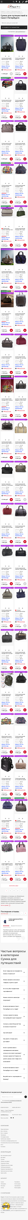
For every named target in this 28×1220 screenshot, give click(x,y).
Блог (2, 1144)
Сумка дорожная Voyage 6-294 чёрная (20, 695)
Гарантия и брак (5, 1163)
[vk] (11, 1118)
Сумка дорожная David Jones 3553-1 (7, 442)
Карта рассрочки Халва (6, 1171)
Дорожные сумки (16, 11)
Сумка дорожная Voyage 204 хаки (20, 229)
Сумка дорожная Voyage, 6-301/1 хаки (20, 315)
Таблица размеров (5, 1167)
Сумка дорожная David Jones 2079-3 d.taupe (7, 273)
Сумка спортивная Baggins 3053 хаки (20, 399)
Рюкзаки (3, 1185)
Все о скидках (4, 1133)
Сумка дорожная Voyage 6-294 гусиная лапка (6, 611)
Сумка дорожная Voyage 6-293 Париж (20, 738)
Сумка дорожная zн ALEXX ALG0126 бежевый (20, 780)
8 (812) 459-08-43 (16, 1107)
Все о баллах (4, 1131)
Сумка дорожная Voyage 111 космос (20, 272)
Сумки (8, 11)
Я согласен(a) (11, 1101)
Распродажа (17, 1187)
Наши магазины (4, 1129)
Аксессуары (17, 1183)
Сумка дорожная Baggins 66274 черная (20, 101)
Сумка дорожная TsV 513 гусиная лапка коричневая (7, 145)
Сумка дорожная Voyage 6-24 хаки (20, 653)
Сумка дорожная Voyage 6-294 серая (6, 822)
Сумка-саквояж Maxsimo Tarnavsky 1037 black (7, 485)
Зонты (2, 1187)
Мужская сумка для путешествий (10, 22)
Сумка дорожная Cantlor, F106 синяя (20, 568)
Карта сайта (3, 1173)
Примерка (3, 1135)
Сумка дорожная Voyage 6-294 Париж (20, 187)
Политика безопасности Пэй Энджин (10, 1142)
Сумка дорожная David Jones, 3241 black (20, 145)
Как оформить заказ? (6, 1155)
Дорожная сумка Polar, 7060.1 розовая (20, 865)
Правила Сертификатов (7, 1169)
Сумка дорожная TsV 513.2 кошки (6, 101)
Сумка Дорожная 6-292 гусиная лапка (7, 358)
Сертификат (17, 1185)
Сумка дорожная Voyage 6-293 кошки (6, 187)
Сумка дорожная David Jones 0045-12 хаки (20, 443)
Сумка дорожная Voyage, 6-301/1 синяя (20, 59)
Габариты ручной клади (7, 1165)
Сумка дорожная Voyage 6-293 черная (20, 527)
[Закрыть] (10, 1202)
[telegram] (13, 1118)
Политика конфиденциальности (9, 1140)
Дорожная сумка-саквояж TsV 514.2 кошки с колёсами (7, 738)
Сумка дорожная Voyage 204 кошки (7, 399)
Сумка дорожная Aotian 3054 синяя (20, 611)
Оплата (2, 1159)
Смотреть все (4, 913)
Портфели (17, 1181)
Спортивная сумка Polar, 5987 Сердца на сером (7, 865)
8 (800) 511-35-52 (4, 1107)
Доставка (3, 1157)
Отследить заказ (5, 1136)
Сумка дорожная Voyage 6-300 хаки (20, 484)
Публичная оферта (5, 1138)
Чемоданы (3, 1183)
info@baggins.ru (4, 1114)
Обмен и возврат (5, 1161)
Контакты (3, 1146)
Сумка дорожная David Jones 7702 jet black (7, 59)
